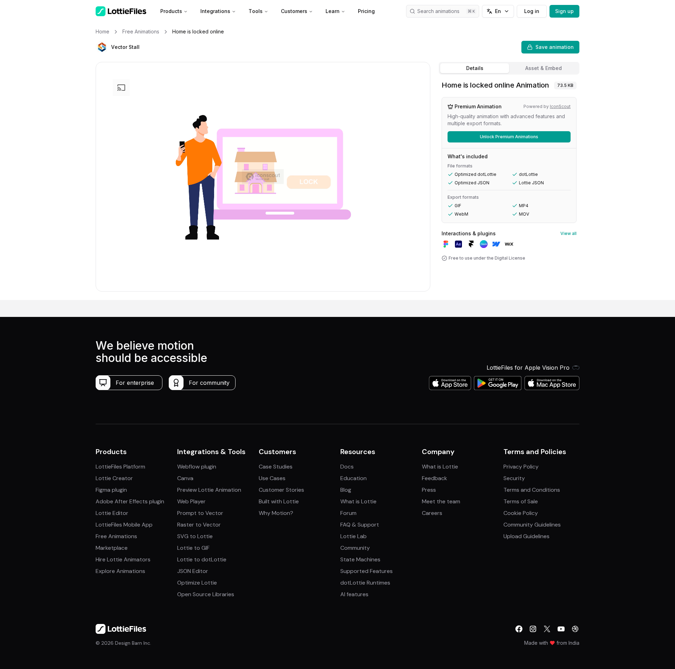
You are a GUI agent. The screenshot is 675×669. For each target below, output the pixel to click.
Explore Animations (120, 571)
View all (568, 233)
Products (171, 11)
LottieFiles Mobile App (124, 524)
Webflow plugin (196, 466)
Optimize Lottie (197, 582)
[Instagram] (533, 629)
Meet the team (441, 501)
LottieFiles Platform (120, 466)
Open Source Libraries (205, 594)
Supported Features (366, 571)
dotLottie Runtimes (365, 582)
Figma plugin (111, 489)
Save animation (554, 47)
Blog (345, 489)
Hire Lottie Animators (123, 559)
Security (514, 478)
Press (429, 489)
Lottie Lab (353, 536)
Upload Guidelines (526, 536)
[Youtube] (561, 629)
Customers (294, 11)
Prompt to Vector (200, 513)
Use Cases (272, 478)
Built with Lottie (279, 501)
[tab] (474, 68)
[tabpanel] (509, 188)
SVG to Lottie (195, 536)
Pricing (366, 11)
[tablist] (509, 68)
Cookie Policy (520, 513)
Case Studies (275, 466)
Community (355, 548)
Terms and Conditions (531, 489)
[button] (102, 47)
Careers (432, 513)
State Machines (360, 559)
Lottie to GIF (193, 548)
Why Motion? (276, 513)
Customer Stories (281, 489)
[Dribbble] (575, 629)
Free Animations (116, 536)
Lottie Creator (114, 478)
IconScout (560, 106)
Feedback (434, 478)
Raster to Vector (199, 524)
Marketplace (112, 548)
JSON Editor (192, 571)
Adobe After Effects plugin (130, 501)
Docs (347, 466)
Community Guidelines (532, 524)
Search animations (438, 11)
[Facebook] (519, 629)
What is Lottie (358, 501)
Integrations (215, 11)
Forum (348, 513)
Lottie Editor (112, 513)
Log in (531, 11)
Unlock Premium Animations (509, 136)
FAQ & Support (359, 524)
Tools (256, 11)
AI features (354, 594)
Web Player (191, 501)
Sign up (564, 11)
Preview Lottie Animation (209, 489)
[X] (547, 629)
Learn (333, 11)
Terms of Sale (520, 501)
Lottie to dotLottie (201, 559)
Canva (185, 478)
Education (353, 478)
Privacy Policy (521, 466)
